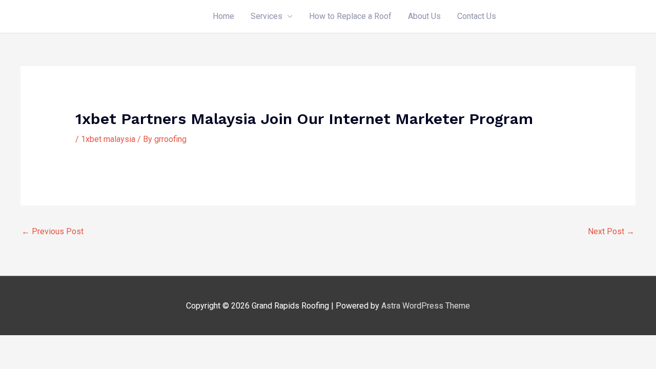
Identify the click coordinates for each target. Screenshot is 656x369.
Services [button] (266, 16)
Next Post (611, 231)
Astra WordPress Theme (425, 306)
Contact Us (476, 16)
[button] (569, 16)
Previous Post (53, 231)
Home (223, 16)
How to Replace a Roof (350, 16)
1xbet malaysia (108, 139)
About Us (424, 16)
